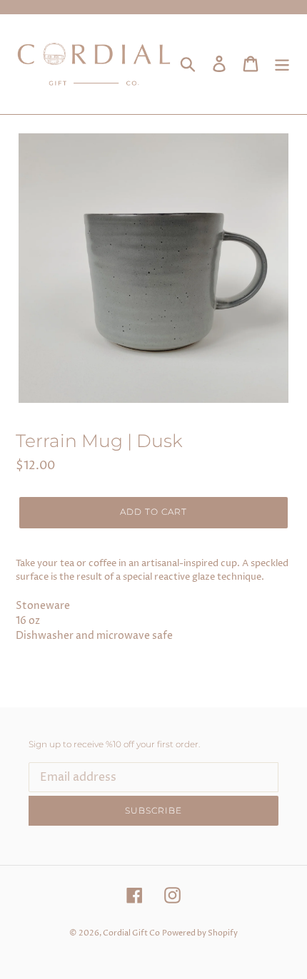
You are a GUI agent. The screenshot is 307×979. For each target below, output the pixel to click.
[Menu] (282, 63)
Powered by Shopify (200, 933)
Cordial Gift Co (131, 933)
